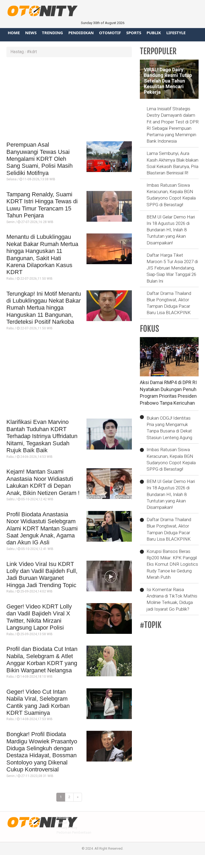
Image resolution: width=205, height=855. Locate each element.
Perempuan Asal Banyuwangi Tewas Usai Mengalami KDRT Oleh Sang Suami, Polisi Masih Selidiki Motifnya (39, 158)
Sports (133, 32)
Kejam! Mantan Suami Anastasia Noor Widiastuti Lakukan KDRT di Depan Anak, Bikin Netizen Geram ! (43, 482)
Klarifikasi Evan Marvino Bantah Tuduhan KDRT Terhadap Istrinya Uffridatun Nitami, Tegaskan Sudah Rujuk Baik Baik (41, 436)
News (31, 32)
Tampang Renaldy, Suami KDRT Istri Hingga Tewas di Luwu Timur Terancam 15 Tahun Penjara (42, 205)
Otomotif (110, 32)
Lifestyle (176, 32)
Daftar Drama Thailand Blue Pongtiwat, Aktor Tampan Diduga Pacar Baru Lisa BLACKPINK (169, 303)
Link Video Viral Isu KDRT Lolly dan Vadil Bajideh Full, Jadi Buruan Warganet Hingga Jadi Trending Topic (41, 574)
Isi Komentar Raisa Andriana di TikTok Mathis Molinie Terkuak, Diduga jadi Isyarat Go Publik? (172, 599)
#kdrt (32, 51)
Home (14, 32)
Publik (154, 32)
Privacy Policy (67, 828)
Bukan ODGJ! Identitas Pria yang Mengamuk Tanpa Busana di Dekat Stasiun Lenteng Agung (169, 427)
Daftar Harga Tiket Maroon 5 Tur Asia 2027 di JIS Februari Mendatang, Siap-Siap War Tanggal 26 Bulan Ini (172, 268)
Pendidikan (81, 32)
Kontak (62, 823)
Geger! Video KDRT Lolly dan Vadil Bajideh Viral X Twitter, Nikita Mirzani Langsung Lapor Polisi (39, 617)
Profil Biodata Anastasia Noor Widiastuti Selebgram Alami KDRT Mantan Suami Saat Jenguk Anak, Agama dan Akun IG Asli (42, 528)
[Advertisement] (69, 100)
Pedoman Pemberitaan (74, 832)
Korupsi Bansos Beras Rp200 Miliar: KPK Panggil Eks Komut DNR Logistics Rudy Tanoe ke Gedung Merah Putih (172, 564)
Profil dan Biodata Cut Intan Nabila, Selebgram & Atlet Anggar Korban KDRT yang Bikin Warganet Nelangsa (41, 659)
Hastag (17, 51)
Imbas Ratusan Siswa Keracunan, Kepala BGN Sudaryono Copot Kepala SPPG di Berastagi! (171, 194)
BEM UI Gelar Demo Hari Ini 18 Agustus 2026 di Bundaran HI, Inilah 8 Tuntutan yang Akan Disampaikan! (171, 229)
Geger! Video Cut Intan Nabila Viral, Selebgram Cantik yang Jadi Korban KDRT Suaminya (38, 702)
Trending (52, 32)
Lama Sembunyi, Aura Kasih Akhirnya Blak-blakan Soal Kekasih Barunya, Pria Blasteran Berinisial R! (172, 163)
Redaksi (63, 818)
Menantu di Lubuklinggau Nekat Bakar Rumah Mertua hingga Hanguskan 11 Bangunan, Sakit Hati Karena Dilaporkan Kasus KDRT (42, 254)
